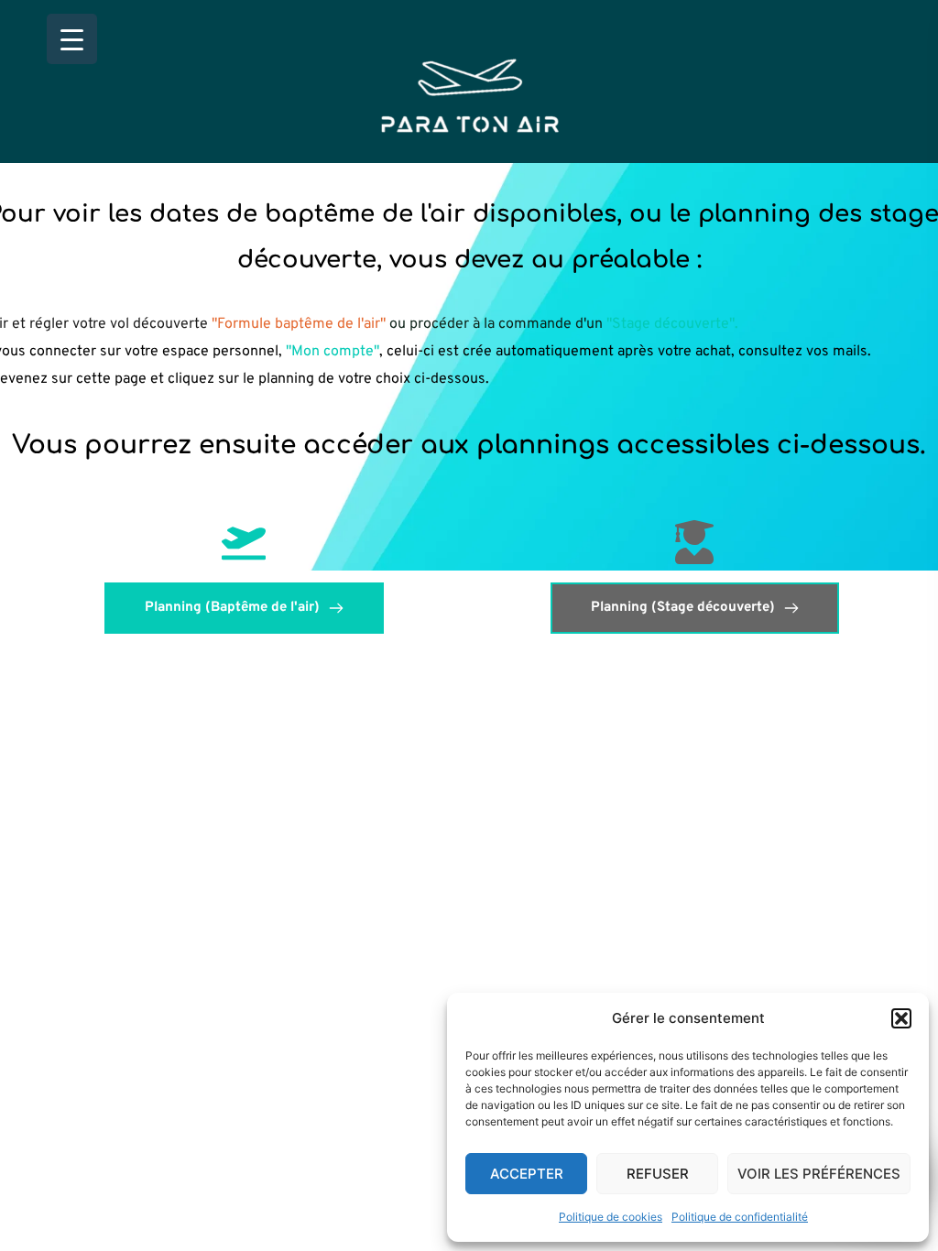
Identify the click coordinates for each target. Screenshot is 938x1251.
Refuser (658, 1173)
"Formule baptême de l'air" (300, 324)
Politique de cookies (610, 1217)
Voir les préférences (818, 1173)
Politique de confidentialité (739, 1217)
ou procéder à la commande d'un (497, 324)
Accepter (526, 1173)
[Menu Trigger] (72, 39)
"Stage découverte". (672, 324)
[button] (901, 1018)
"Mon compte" (332, 352)
